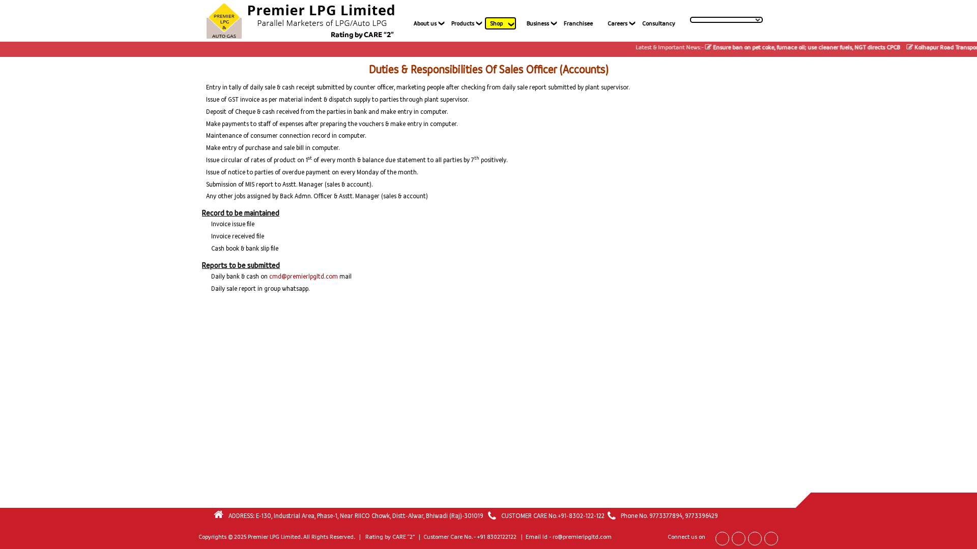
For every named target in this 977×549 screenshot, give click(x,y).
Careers (617, 23)
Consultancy (658, 23)
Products (462, 23)
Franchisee (578, 23)
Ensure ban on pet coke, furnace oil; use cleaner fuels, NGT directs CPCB (797, 47)
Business (538, 23)
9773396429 (701, 515)
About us (425, 23)
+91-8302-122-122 (581, 515)
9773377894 (665, 515)
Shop (496, 23)
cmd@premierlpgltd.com (303, 276)
